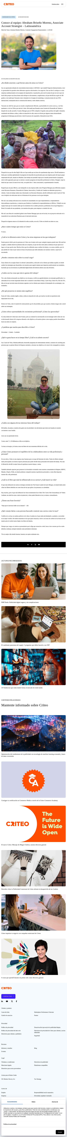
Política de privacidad (7, 1027)
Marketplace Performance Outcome (44, 1012)
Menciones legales (6, 1065)
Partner (36, 1015)
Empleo (3, 1092)
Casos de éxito (5, 1012)
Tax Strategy (37, 1079)
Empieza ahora (55, 4)
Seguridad (37, 1035)
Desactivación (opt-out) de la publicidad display (47, 1027)
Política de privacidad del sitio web (11, 1030)
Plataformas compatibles (41, 1065)
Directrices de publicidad (41, 1062)
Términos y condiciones (7, 1062)
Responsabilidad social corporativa (43, 1092)
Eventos (3, 1051)
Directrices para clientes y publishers (11, 1034)
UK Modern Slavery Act (8, 1079)
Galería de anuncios (6, 1015)
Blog (35, 1048)
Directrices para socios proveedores (11, 1068)
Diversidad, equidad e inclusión (43, 1096)
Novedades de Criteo (8, 17)
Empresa (3, 1096)
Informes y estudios (6, 1048)
